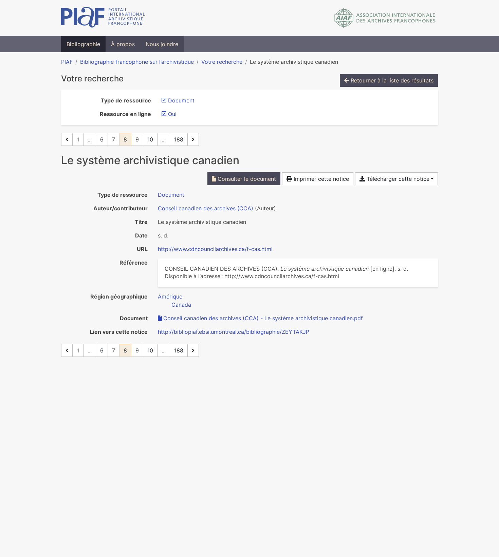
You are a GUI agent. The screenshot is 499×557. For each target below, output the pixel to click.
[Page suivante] (193, 139)
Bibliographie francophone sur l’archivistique (137, 61)
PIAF (67, 61)
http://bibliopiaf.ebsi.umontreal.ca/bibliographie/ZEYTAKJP (233, 331)
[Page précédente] (67, 139)
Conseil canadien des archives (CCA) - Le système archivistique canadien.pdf (263, 318)
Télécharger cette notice (397, 178)
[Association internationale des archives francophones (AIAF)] (385, 18)
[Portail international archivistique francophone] (103, 18)
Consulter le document (246, 178)
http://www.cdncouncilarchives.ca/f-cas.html (215, 249)
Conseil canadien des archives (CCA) (205, 208)
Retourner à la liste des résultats (391, 80)
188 (178, 139)
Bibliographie (83, 44)
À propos (123, 44)
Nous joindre (162, 44)
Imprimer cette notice (320, 178)
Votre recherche (221, 61)
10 (150, 139)
